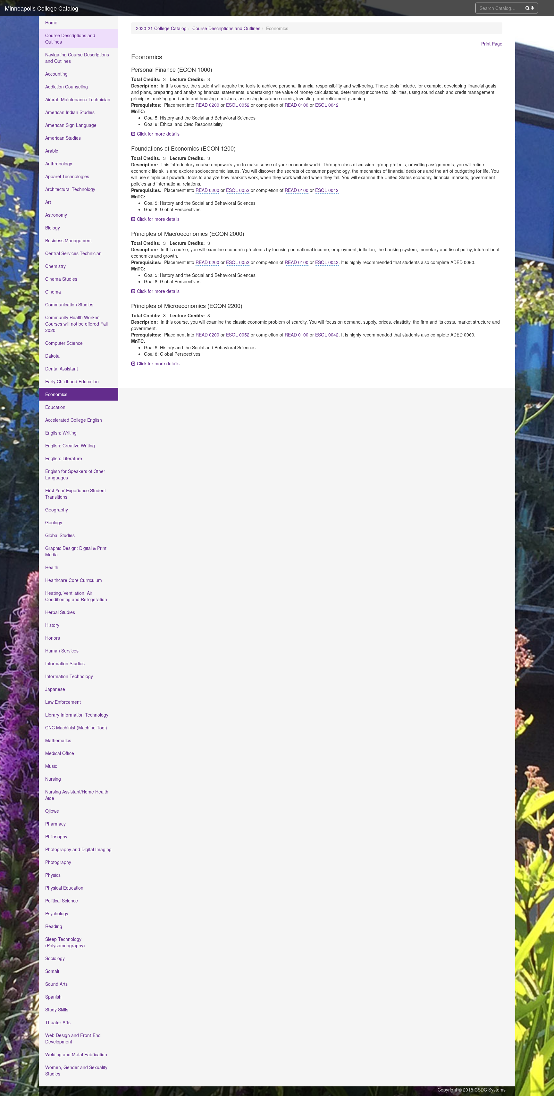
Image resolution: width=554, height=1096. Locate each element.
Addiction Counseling (66, 86)
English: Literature (63, 458)
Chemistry (55, 266)
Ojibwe (52, 811)
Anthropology (58, 163)
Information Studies (65, 663)
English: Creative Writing (70, 445)
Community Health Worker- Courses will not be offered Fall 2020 (76, 323)
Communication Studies (69, 304)
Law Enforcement (63, 702)
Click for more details (158, 133)
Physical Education (64, 887)
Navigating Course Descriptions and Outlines (77, 57)
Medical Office (59, 753)
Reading (53, 926)
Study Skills (56, 1009)
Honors (52, 638)
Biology (52, 227)
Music (51, 766)
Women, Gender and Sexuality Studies (76, 1070)
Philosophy (56, 836)
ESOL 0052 (237, 105)
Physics (53, 875)
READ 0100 (296, 105)
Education (55, 407)
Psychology (56, 913)
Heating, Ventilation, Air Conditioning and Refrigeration (76, 596)
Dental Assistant (61, 368)
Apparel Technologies (67, 176)
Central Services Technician (73, 253)
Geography (56, 509)
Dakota (52, 356)
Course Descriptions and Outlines (70, 38)
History (52, 625)
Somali (52, 971)
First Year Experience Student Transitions (75, 493)
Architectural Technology (70, 189)
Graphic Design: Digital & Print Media (75, 551)
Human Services (62, 650)
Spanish (53, 996)
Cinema (53, 291)
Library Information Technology (76, 714)
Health (51, 567)
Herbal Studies (60, 612)
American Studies (63, 138)
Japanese (55, 689)
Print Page (491, 43)
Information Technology (69, 676)
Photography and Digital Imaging (78, 849)
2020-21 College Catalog (161, 28)
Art (48, 202)
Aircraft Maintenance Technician (77, 99)
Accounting (56, 74)
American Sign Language (71, 125)
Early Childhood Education (72, 381)
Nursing (53, 779)
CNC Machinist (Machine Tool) (76, 727)
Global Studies (60, 535)
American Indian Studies (70, 112)
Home (51, 22)
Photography (58, 862)
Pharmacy (55, 823)
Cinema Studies (61, 279)
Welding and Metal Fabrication (76, 1054)
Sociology (55, 958)
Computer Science (64, 343)
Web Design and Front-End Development (73, 1038)
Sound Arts (56, 984)
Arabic (51, 150)
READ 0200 (207, 105)
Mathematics (58, 740)
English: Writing (61, 432)
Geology (53, 522)
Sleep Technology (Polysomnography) (65, 942)
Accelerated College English (73, 420)
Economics (56, 394)
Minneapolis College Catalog (41, 8)
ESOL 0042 (327, 105)
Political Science (61, 900)
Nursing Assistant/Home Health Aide (76, 794)
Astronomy (56, 215)
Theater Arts (58, 1022)
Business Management (68, 240)
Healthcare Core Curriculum (73, 580)
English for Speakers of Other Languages (75, 474)
